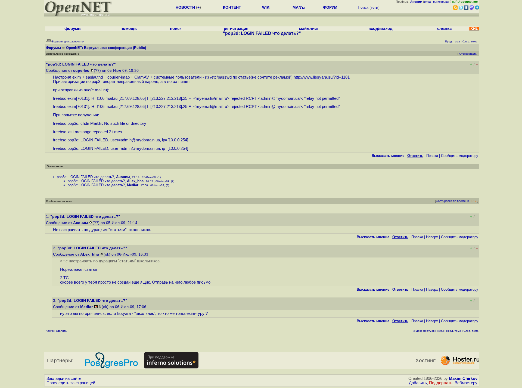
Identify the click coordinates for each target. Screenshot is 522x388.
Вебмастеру (466, 383)
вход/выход (380, 28)
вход (427, 1)
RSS (474, 201)
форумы (73, 28)
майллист (309, 28)
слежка (444, 28)
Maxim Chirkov (463, 378)
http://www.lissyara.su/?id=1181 (322, 77)
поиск (176, 28)
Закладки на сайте (63, 378)
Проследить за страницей (70, 383)
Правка (432, 156)
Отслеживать (468, 53)
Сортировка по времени (452, 201)
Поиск (363, 7)
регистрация (441, 1)
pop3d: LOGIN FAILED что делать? (85, 177)
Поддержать (440, 383)
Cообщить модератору (459, 156)
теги (374, 7)
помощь (128, 28)
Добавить (418, 383)
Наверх (432, 237)
